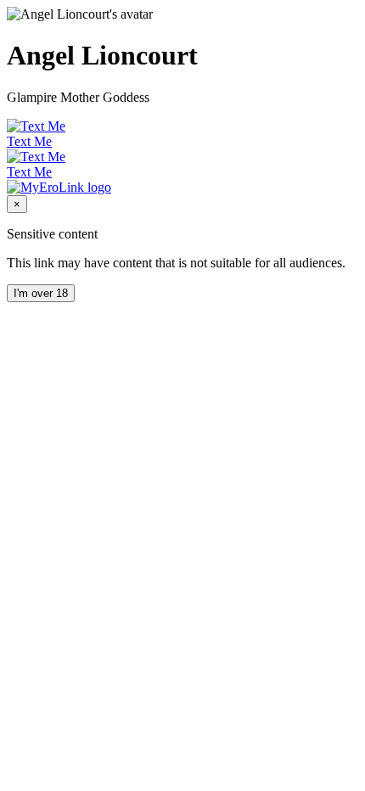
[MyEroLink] (59, 187)
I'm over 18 (41, 293)
